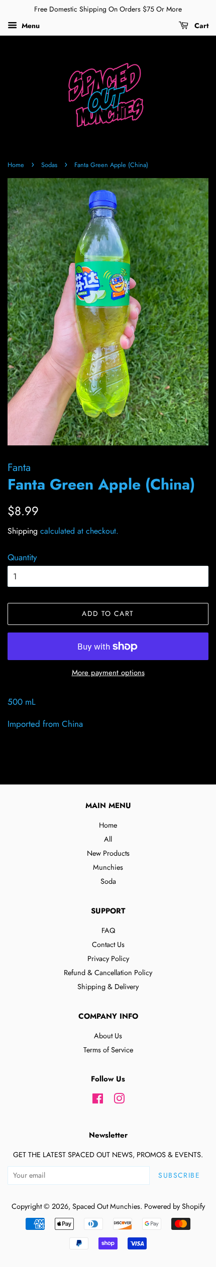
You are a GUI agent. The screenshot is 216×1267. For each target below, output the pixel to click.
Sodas (49, 165)
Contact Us (108, 944)
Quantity (22, 557)
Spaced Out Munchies (106, 1206)
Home (16, 165)
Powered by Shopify (174, 1206)
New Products (108, 853)
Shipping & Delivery (108, 987)
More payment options (108, 672)
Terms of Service (108, 1050)
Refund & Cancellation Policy (108, 973)
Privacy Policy (108, 959)
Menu (30, 26)
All (108, 839)
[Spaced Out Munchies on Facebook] (97, 1100)
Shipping (23, 531)
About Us (108, 1036)
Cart (200, 26)
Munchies (108, 867)
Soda (108, 881)
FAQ (108, 930)
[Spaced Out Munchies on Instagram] (119, 1100)
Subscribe (179, 1175)
